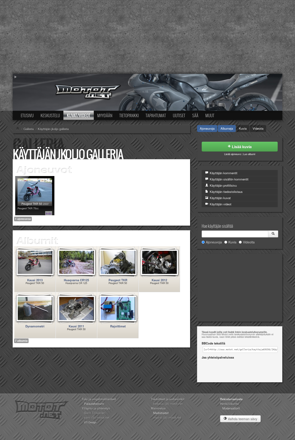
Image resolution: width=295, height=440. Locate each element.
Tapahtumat (156, 115)
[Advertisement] (147, 37)
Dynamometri (34, 326)
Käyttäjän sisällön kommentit (228, 179)
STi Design (90, 422)
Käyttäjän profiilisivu (223, 185)
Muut (209, 115)
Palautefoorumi (94, 403)
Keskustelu (50, 115)
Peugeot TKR (118, 279)
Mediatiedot (161, 413)
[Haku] (273, 233)
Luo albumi (249, 154)
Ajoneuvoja (207, 128)
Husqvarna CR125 (76, 279)
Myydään (104, 115)
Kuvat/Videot (78, 115)
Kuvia (243, 128)
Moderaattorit (231, 408)
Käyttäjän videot (220, 204)
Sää (195, 115)
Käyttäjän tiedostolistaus (226, 191)
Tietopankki (129, 115)
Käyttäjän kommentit (223, 173)
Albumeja (227, 128)
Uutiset (179, 115)
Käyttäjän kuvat (220, 198)
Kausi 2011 (76, 326)
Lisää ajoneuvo (232, 154)
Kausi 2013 (35, 279)
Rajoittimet (118, 326)
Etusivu (27, 115)
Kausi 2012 (159, 279)
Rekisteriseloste (231, 399)
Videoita (258, 128)
